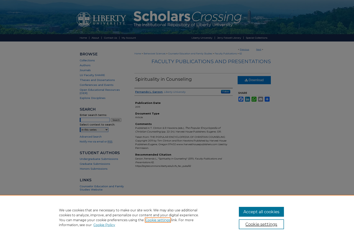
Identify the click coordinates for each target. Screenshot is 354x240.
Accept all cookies (261, 211)
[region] (177, 217)
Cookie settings (157, 220)
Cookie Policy (104, 225)
